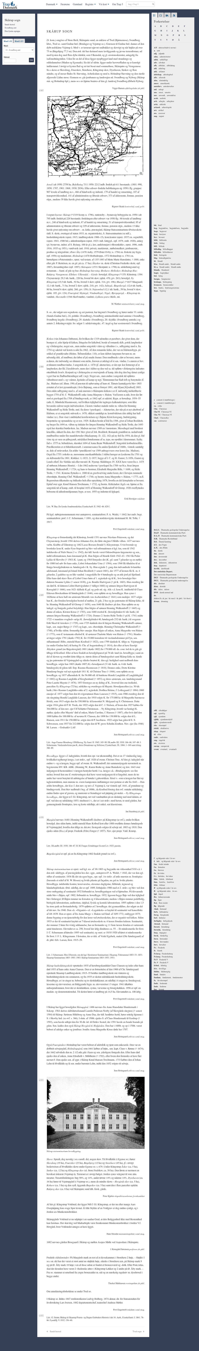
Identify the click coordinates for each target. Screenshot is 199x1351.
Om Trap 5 (117, 4)
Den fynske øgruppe (12, 31)
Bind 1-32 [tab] (8, 41)
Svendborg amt (10, 27)
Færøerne (65, 4)
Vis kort (103, 4)
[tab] (154, 15)
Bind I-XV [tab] (19, 41)
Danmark (50, 4)
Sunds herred (10, 24)
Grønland (77, 4)
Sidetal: (7, 57)
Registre (89, 4)
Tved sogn (137, 1331)
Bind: (6, 45)
